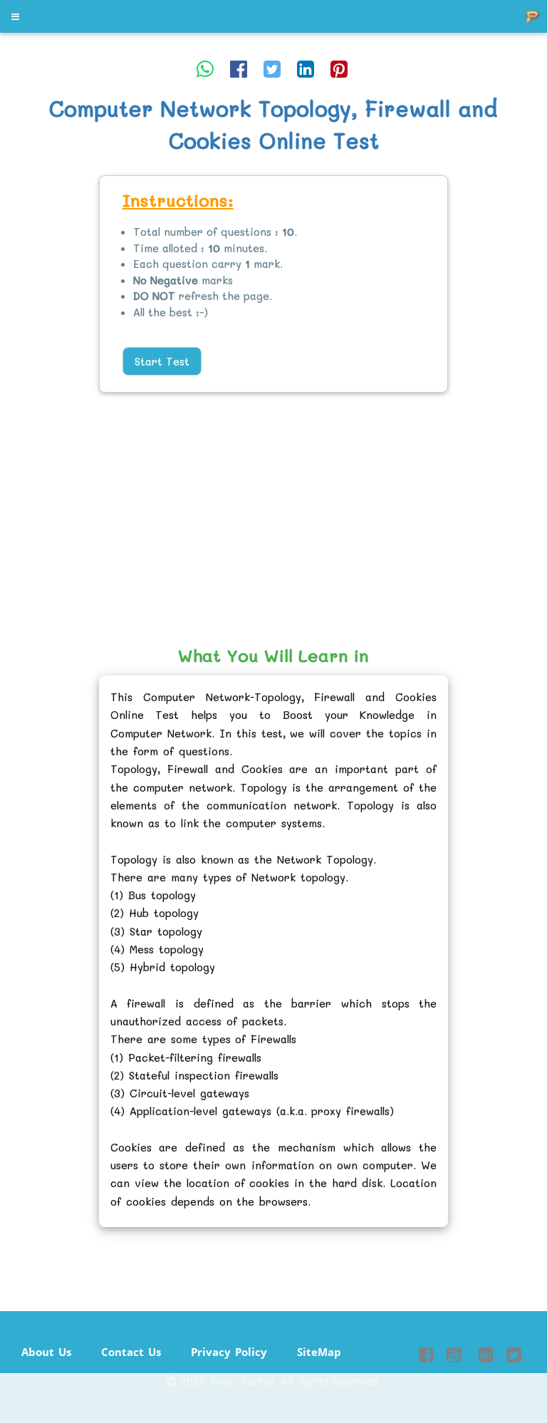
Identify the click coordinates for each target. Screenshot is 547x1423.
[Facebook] (238, 68)
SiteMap (319, 1352)
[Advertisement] (55, 394)
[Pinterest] (339, 68)
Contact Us (131, 1352)
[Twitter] (272, 68)
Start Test (162, 361)
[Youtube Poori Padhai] (454, 1357)
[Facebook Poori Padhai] (426, 1357)
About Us (46, 1352)
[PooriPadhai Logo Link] (16, 16)
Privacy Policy (229, 1352)
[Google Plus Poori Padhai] (484, 1357)
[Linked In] (305, 68)
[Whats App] (205, 68)
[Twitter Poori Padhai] (513, 1357)
